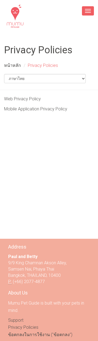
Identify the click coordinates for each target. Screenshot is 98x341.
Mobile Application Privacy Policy (35, 108)
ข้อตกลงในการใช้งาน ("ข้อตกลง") (40, 334)
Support (15, 320)
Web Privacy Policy (22, 98)
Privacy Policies (23, 327)
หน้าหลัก (12, 65)
